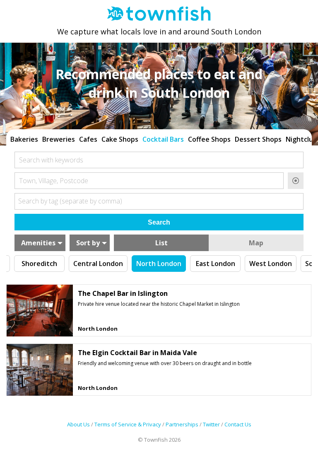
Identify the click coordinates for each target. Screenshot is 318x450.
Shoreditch (39, 263)
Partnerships (182, 424)
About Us (78, 424)
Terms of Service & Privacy (127, 424)
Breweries (58, 139)
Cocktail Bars (163, 139)
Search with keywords (51, 160)
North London (158, 263)
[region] (159, 138)
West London (270, 263)
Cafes (88, 139)
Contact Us (237, 424)
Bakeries (24, 139)
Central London (98, 263)
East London (215, 263)
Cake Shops (119, 139)
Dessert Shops (258, 139)
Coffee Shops (209, 139)
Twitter (211, 424)
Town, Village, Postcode (53, 180)
